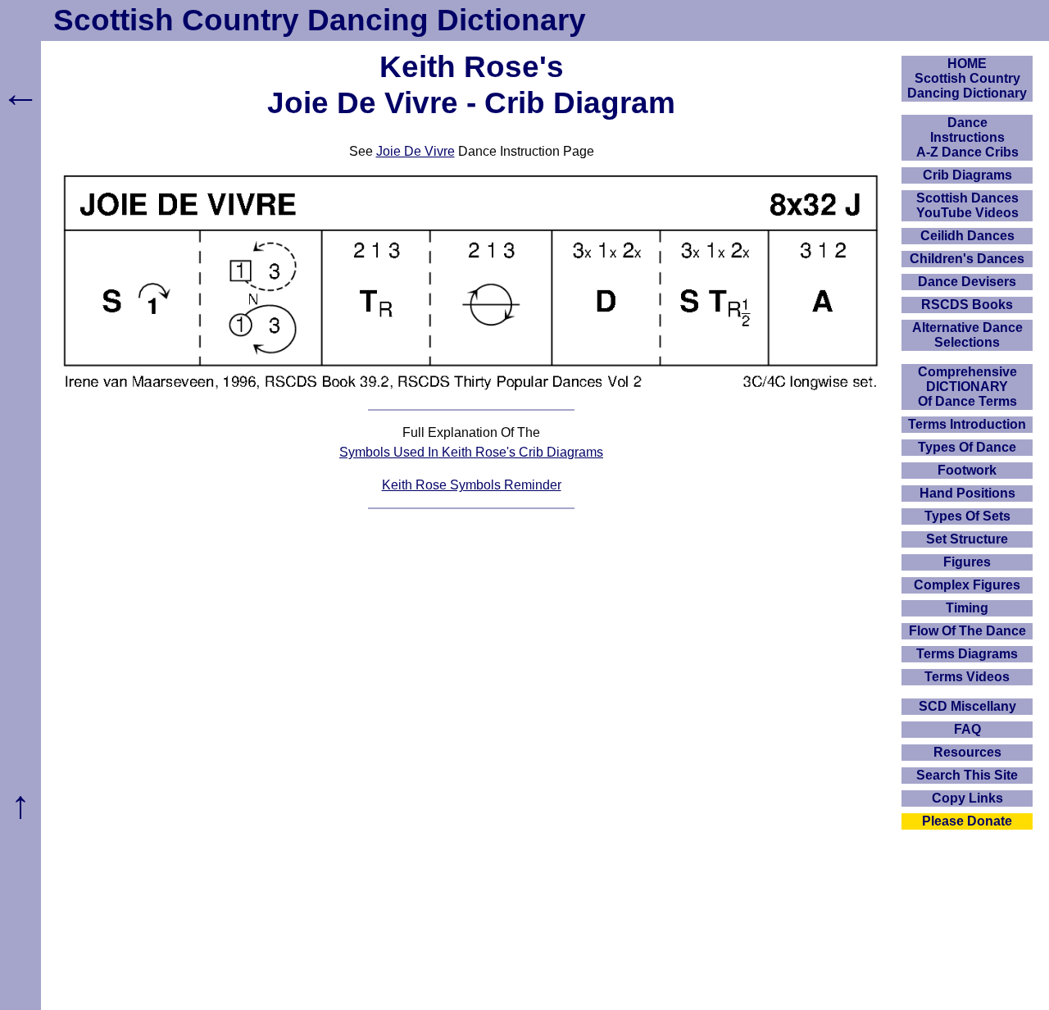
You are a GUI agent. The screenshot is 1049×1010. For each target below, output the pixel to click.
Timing (967, 608)
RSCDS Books (967, 305)
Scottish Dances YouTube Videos (967, 205)
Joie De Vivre (415, 151)
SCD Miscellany (967, 706)
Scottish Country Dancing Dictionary (319, 20)
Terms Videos (967, 677)
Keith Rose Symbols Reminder (471, 485)
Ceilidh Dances (967, 236)
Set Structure (967, 539)
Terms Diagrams (967, 654)
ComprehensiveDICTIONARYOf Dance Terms (967, 386)
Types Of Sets (967, 516)
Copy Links (967, 798)
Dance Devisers (967, 282)
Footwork (967, 470)
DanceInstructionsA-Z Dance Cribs (967, 137)
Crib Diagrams (967, 175)
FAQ (967, 729)
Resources (967, 752)
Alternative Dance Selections (967, 335)
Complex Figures (967, 585)
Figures (967, 562)
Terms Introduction (967, 424)
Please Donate (967, 821)
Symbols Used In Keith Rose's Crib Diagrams (471, 452)
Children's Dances (967, 259)
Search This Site (967, 775)
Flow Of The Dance (967, 631)
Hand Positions (967, 493)
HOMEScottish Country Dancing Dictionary (967, 78)
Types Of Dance (967, 447)
